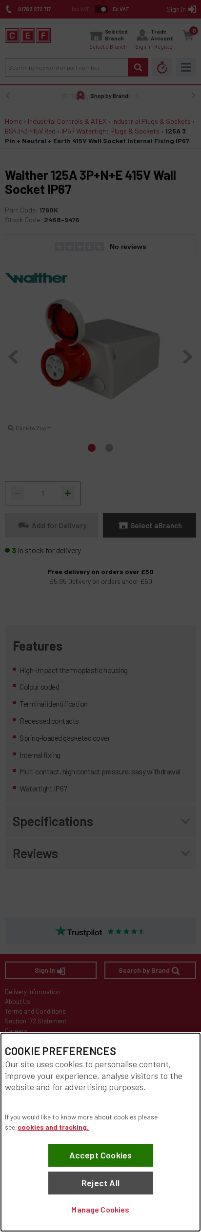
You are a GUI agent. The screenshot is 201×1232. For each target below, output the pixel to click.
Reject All (100, 1182)
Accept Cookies (100, 1155)
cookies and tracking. (53, 1127)
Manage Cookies (100, 1209)
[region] (100, 1132)
